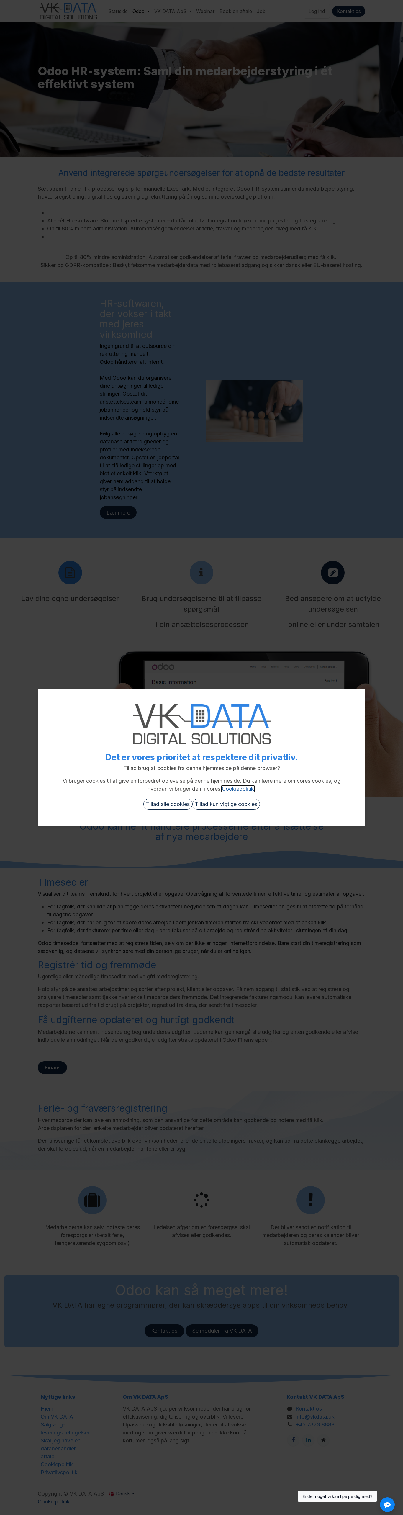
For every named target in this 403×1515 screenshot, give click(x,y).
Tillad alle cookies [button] (168, 804)
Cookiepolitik (238, 789)
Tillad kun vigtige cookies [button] (226, 804)
